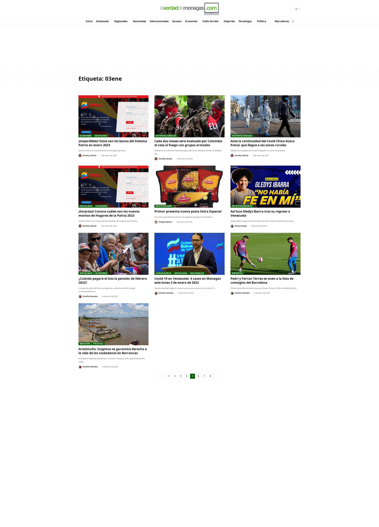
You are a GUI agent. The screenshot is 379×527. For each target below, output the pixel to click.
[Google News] (89, 9)
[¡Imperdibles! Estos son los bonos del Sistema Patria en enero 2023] (113, 116)
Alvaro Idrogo (241, 226)
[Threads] (105, 9)
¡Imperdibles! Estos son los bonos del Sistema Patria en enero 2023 (112, 143)
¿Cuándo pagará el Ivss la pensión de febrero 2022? (112, 280)
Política (98, 343)
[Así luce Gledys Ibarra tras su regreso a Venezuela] (266, 187)
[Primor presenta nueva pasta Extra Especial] (189, 187)
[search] (290, 8)
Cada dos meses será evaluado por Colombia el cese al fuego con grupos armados (188, 143)
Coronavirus (163, 273)
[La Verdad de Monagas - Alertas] (189, 9)
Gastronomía (164, 206)
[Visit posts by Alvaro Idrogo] (232, 226)
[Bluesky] (109, 9)
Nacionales (197, 273)
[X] (85, 9)
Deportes (237, 273)
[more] (293, 21)
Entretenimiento (242, 206)
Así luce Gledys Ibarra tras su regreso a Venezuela (260, 213)
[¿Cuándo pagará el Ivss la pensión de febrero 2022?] (113, 254)
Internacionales (166, 135)
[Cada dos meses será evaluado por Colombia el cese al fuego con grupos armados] (189, 116)
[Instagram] (93, 9)
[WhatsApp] (101, 9)
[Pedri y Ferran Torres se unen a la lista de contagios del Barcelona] (266, 254)
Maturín (85, 343)
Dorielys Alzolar (89, 155)
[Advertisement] (189, 47)
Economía (85, 135)
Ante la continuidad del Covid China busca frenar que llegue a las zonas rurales (263, 143)
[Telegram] (97, 9)
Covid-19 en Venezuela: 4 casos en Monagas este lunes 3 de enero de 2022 (187, 280)
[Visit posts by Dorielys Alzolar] (80, 155)
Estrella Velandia (90, 296)
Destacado (101, 135)
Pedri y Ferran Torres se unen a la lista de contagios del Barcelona (262, 280)
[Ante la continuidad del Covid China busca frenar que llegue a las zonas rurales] (266, 116)
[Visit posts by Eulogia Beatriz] (156, 222)
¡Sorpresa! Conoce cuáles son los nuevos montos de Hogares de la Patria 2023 (109, 213)
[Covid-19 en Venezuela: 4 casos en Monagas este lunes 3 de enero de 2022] (189, 254)
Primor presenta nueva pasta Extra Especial (187, 211)
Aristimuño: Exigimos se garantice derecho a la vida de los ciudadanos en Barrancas (112, 351)
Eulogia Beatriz (165, 222)
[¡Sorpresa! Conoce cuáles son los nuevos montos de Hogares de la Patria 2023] (113, 187)
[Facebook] (81, 9)
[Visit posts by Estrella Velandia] (80, 296)
